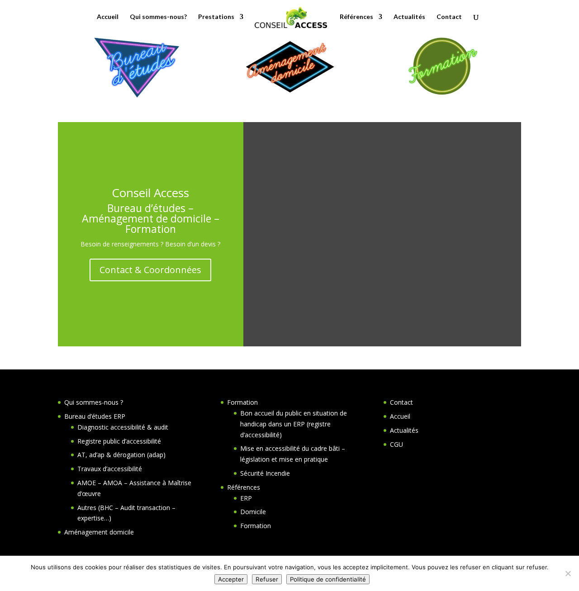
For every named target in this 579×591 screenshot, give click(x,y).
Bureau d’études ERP (94, 416)
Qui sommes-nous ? (93, 402)
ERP (246, 498)
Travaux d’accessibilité (109, 468)
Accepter (231, 579)
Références (356, 17)
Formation (242, 402)
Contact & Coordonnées (150, 270)
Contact (449, 17)
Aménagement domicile (99, 532)
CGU (396, 444)
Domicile (253, 511)
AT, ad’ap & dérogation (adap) (121, 454)
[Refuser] (567, 573)
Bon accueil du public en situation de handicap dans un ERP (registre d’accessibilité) (293, 424)
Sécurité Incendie (265, 473)
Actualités (409, 17)
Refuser (267, 579)
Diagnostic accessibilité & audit (122, 427)
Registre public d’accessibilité (119, 441)
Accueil (108, 17)
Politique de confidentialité (328, 579)
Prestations (216, 17)
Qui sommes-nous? (158, 17)
